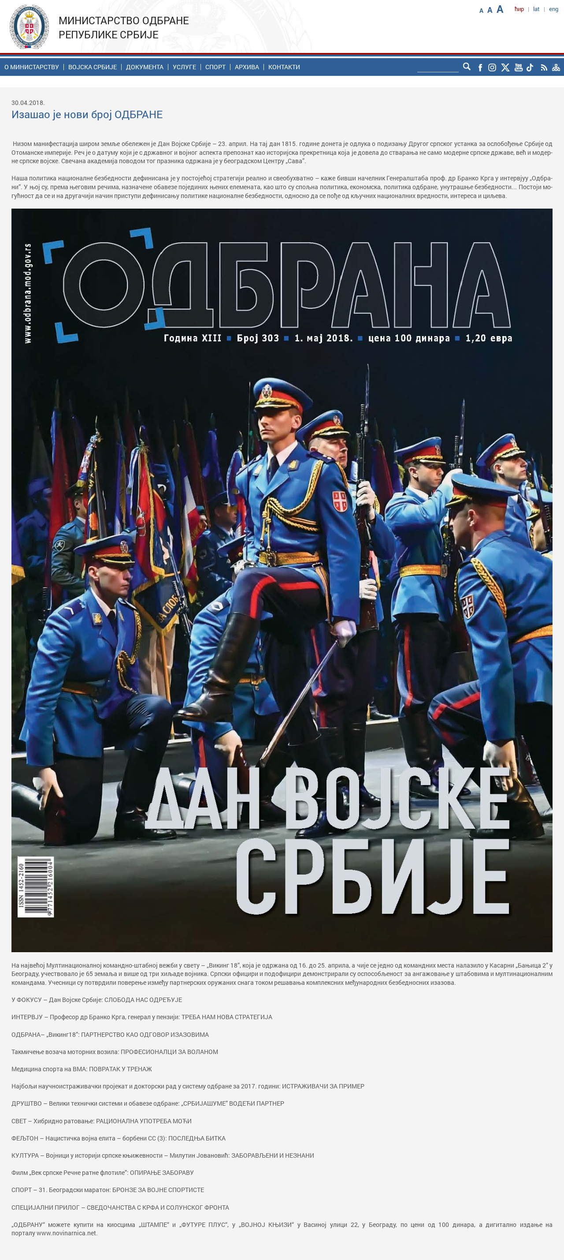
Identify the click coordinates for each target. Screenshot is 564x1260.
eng (553, 9)
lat (536, 9)
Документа (144, 67)
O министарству (31, 67)
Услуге (184, 67)
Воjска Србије (92, 67)
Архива (247, 67)
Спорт (215, 67)
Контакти (284, 67)
